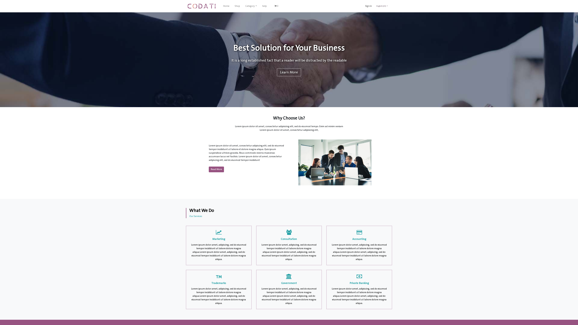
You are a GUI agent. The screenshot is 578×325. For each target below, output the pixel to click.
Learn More (289, 72)
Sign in (368, 6)
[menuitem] (226, 6)
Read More (216, 169)
